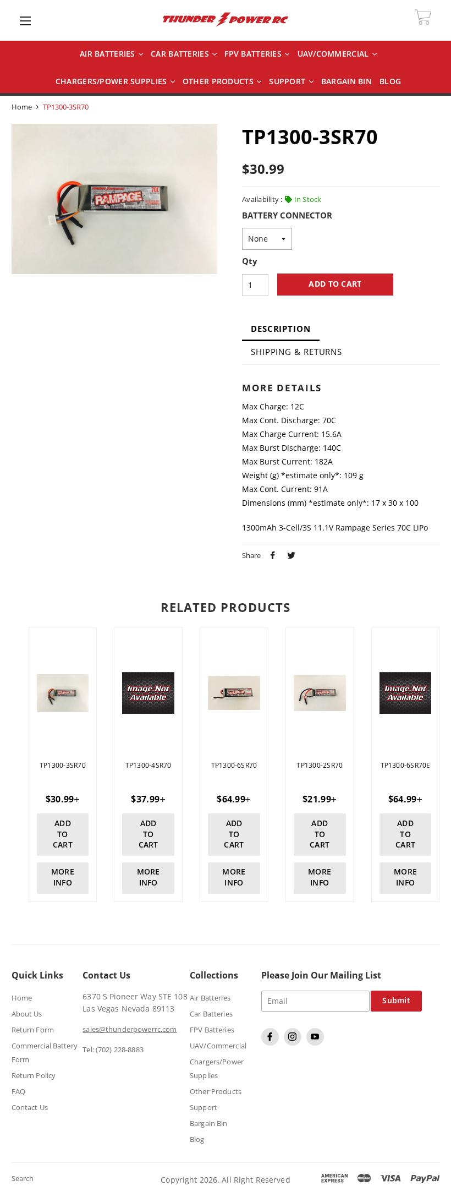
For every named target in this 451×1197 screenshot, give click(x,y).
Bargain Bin (208, 1123)
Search (23, 1178)
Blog (197, 1139)
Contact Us (30, 1107)
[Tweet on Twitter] (290, 554)
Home (22, 107)
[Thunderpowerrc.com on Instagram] (294, 1043)
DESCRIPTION (281, 328)
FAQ (18, 1091)
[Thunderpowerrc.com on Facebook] (271, 1043)
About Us (27, 1014)
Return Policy (34, 1075)
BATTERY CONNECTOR (287, 216)
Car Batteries (181, 54)
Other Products (219, 81)
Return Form (33, 1030)
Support (288, 81)
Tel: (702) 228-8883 (112, 1049)
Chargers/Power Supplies (112, 81)
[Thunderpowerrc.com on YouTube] (316, 1043)
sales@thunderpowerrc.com (129, 1029)
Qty (249, 261)
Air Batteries (109, 54)
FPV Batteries (254, 54)
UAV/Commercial (334, 54)
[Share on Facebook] (271, 554)
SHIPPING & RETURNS (296, 351)
